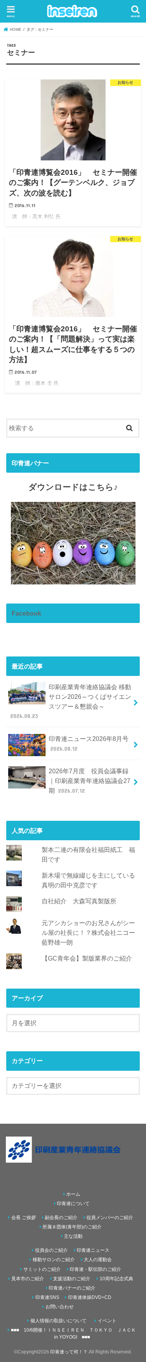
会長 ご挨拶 (23, 1217)
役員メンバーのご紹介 (109, 1217)
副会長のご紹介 (61, 1217)
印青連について (73, 1203)
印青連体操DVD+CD (89, 1297)
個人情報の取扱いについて (58, 1320)
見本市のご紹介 (27, 1278)
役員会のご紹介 (51, 1250)
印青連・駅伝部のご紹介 (95, 1269)
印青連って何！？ (69, 1352)
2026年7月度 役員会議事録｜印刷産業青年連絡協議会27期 (89, 780)
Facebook (26, 613)
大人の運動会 (98, 1259)
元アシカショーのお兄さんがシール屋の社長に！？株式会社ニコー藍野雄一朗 (88, 932)
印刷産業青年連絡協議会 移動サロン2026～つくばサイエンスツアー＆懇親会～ (70, 701)
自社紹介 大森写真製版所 (79, 900)
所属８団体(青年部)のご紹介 (72, 1227)
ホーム (73, 1194)
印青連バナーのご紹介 (72, 1288)
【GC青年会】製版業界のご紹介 (87, 958)
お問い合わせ (60, 1306)
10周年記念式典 (116, 1278)
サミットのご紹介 (42, 1269)
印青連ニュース (93, 1250)
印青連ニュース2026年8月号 (88, 743)
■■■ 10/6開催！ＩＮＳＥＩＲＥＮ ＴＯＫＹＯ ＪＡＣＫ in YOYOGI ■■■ (73, 1333)
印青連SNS (47, 1297)
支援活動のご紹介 (71, 1278)
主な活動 (73, 1236)
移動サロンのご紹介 (54, 1259)
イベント (107, 1320)
